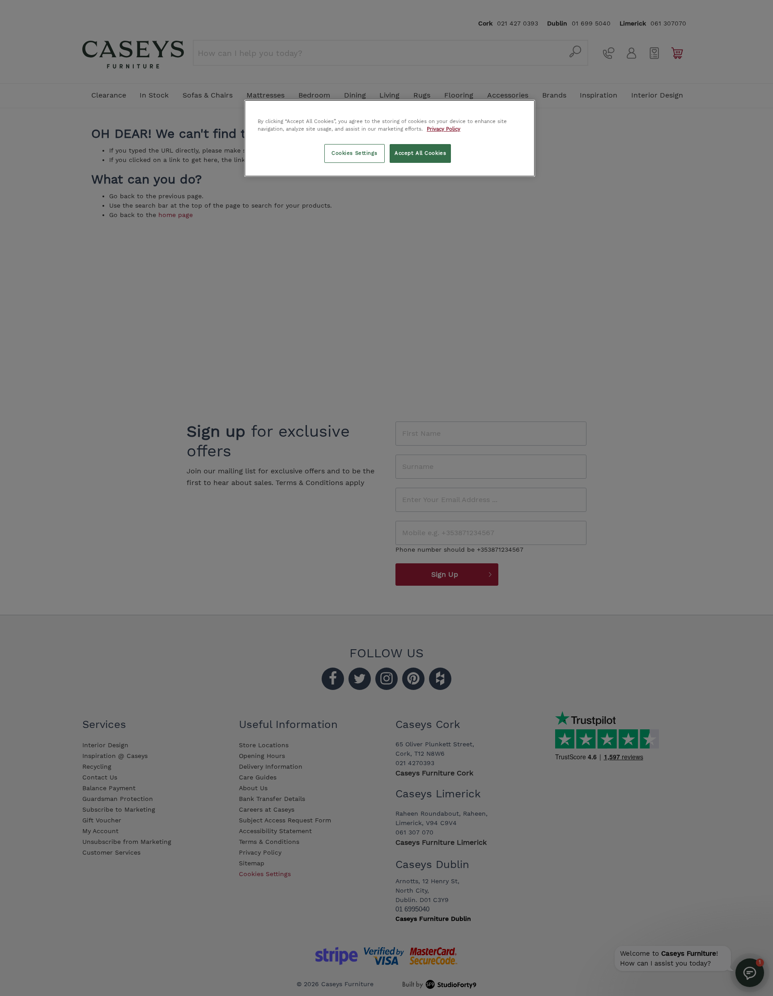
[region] (389, 138)
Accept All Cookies (420, 153)
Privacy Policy (443, 129)
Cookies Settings (354, 153)
